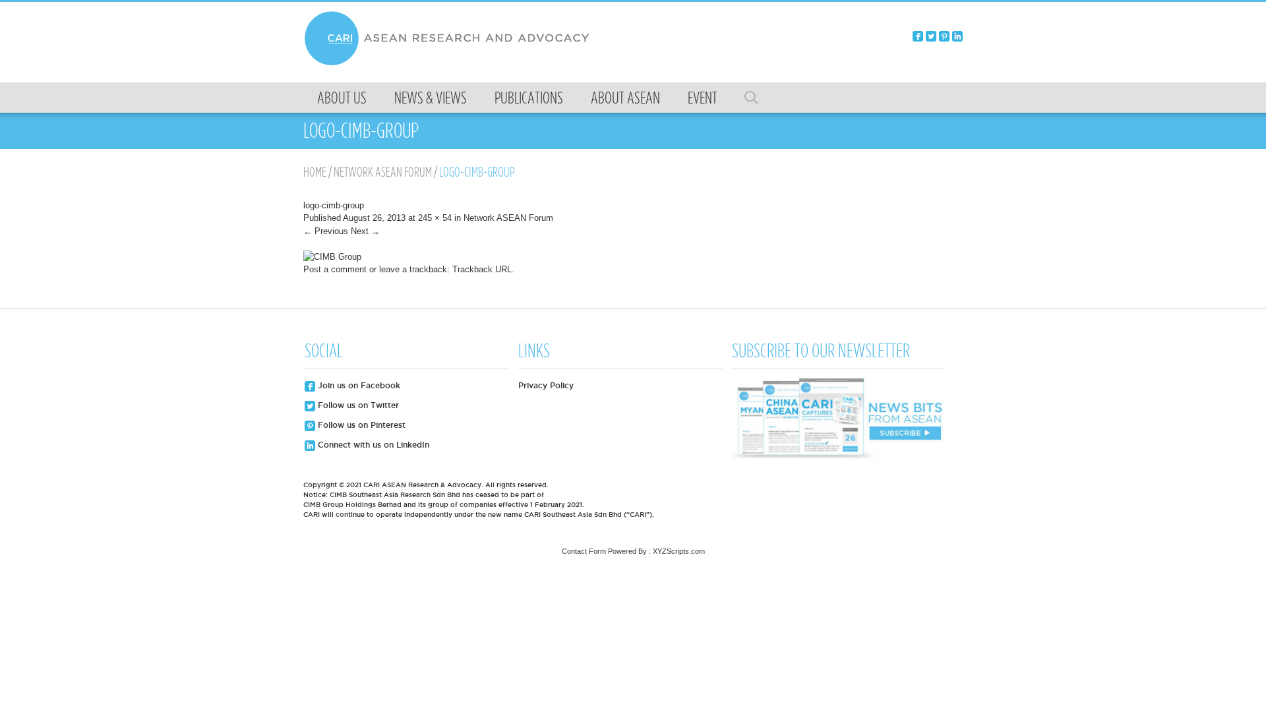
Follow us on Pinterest (360, 425)
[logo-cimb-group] (332, 257)
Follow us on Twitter (357, 405)
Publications (529, 97)
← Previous (325, 231)
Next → (365, 231)
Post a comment (335, 269)
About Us (342, 97)
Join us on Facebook (357, 385)
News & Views (430, 97)
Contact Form (584, 551)
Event (702, 97)
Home (314, 172)
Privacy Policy (546, 385)
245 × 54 (435, 218)
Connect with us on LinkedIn (372, 444)
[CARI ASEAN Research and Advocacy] (450, 64)
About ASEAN (625, 97)
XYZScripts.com (679, 551)
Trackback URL (482, 269)
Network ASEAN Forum (383, 172)
